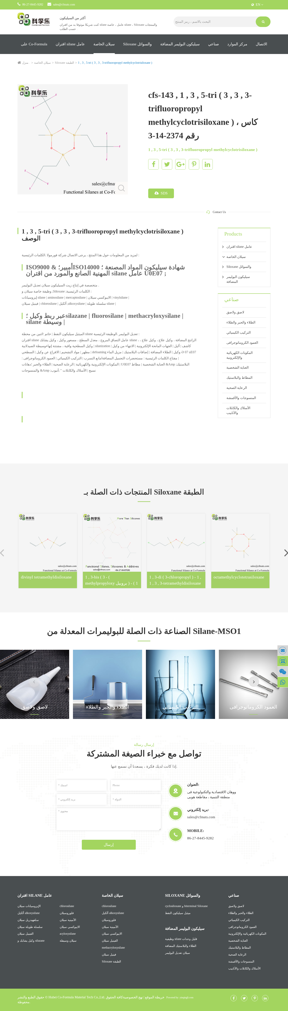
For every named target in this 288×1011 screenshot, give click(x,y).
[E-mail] (282, 650)
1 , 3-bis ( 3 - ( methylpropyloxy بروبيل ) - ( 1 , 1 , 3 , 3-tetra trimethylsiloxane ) (111, 580)
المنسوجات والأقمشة (241, 398)
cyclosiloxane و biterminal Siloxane (186, 906)
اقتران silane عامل (70, 44)
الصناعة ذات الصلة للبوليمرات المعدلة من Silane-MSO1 (144, 631)
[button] (254, 681)
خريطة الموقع (154, 997)
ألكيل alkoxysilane (28, 913)
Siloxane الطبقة (64, 62)
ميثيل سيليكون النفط (178, 913)
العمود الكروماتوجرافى (242, 342)
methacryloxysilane (113, 947)
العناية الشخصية (237, 367)
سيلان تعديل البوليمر (177, 952)
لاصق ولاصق (235, 312)
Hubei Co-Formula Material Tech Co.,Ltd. (76, 997)
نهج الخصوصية (133, 997)
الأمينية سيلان (68, 920)
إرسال (109, 844)
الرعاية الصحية (236, 388)
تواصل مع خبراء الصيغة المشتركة (144, 753)
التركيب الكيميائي (238, 332)
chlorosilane (67, 906)
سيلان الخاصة (104, 44)
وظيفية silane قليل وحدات (181, 939)
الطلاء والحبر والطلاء (240, 322)
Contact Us (219, 212)
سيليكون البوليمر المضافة (180, 44)
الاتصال (261, 44)
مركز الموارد (237, 44)
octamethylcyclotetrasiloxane (239, 577)
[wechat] (282, 671)
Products (233, 234)
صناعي (213, 44)
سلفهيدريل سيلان (28, 920)
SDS (164, 193)
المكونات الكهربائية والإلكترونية (239, 355)
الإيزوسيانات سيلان (29, 906)
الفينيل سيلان (25, 933)
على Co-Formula (34, 44)
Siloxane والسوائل (137, 44)
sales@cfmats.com (64, 4)
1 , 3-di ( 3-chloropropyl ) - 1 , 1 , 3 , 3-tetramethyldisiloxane (175, 580)
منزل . (26, 62)
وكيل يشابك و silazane (30, 940)
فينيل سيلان (109, 954)
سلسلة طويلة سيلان (30, 927)
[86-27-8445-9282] (282, 661)
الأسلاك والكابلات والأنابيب (238, 410)
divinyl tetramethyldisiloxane (46, 577)
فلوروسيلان (67, 913)
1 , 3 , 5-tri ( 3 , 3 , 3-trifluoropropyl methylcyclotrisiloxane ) (115, 62)
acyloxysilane (68, 933)
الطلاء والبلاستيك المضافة (180, 946)
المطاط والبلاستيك (239, 377)
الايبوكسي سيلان (70, 927)
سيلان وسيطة (68, 940)
